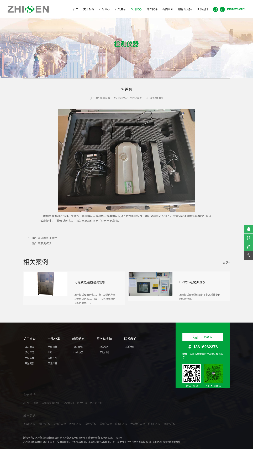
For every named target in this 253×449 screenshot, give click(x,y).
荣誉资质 (29, 363)
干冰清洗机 (68, 402)
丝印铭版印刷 (78, 441)
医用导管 (82, 402)
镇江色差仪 (170, 423)
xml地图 (157, 441)
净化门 (26, 402)
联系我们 (202, 9)
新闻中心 (167, 9)
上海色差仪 (29, 423)
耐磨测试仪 (44, 243)
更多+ (226, 262)
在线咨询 (206, 337)
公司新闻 (78, 346)
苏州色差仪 (106, 423)
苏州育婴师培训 (50, 402)
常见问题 (104, 352)
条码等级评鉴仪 (47, 238)
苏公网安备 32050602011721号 (105, 437)
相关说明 (104, 346)
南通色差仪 (121, 423)
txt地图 (176, 441)
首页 (75, 9)
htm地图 (167, 441)
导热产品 (52, 363)
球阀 (36, 402)
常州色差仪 (91, 423)
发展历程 (29, 357)
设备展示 (120, 9)
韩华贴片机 (96, 402)
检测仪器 (136, 9)
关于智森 (88, 9)
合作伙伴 (151, 9)
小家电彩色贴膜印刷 (99, 441)
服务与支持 (185, 9)
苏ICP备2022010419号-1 (73, 437)
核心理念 (29, 352)
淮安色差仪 (154, 423)
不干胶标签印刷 (60, 441)
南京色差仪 (45, 423)
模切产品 (52, 357)
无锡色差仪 (60, 423)
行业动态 (78, 352)
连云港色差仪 (137, 423)
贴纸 (50, 352)
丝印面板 (52, 346)
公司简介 (29, 346)
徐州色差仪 (75, 423)
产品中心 (104, 9)
